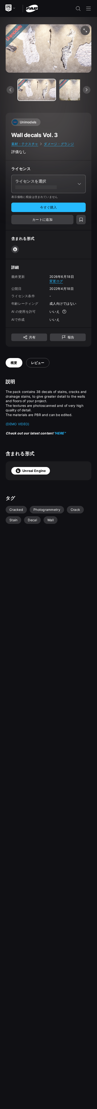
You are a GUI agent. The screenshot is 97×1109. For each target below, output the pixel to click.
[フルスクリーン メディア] (85, 30)
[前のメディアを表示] (10, 90)
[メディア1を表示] (78, 89)
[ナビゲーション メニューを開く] (88, 8)
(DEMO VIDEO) (17, 424)
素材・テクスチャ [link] (24, 144)
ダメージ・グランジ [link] (59, 144)
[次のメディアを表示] (86, 90)
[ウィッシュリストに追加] (81, 219)
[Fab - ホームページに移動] (32, 8)
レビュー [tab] (37, 363)
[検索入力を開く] (78, 8)
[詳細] (64, 311)
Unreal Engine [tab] (34, 471)
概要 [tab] (14, 363)
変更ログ (56, 281)
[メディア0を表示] (37, 89)
